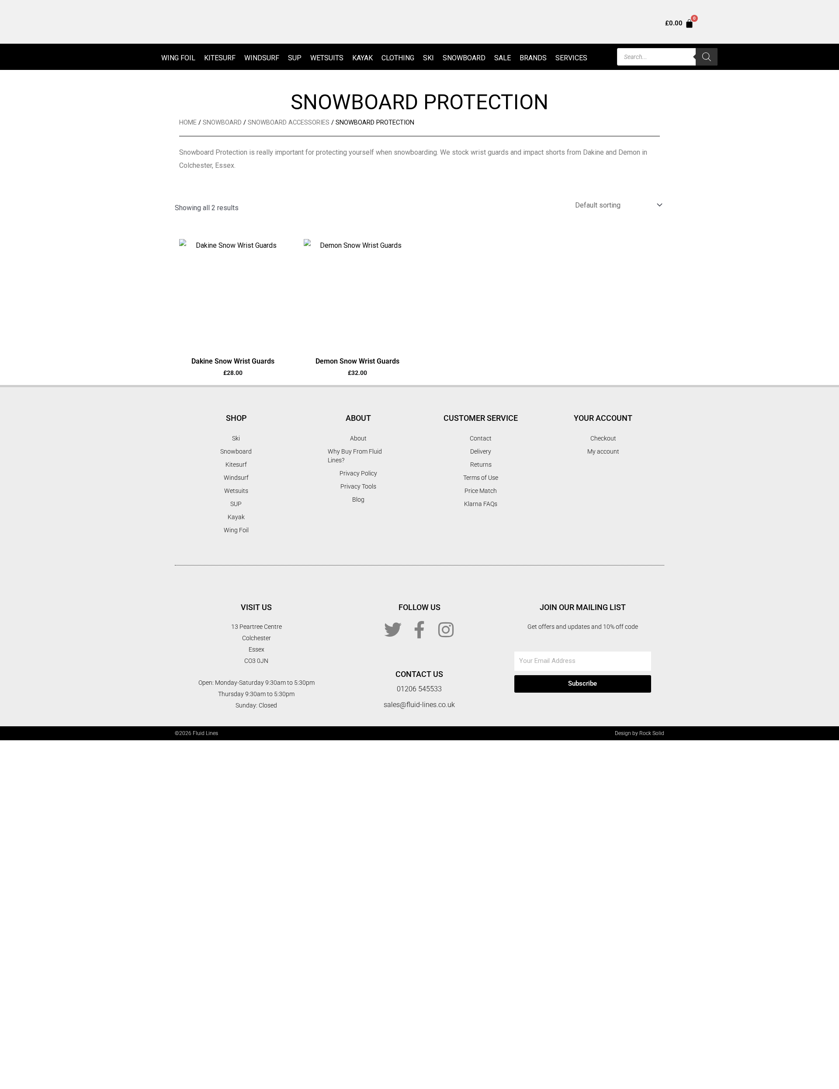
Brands (533, 58)
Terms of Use (480, 477)
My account (603, 451)
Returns (481, 464)
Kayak (362, 58)
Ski (428, 58)
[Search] (707, 57)
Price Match (481, 490)
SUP (295, 58)
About (358, 438)
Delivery (480, 451)
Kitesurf (220, 58)
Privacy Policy (358, 473)
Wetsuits (326, 58)
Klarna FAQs (480, 503)
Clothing (397, 58)
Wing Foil (178, 58)
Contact (481, 438)
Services (571, 58)
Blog (358, 499)
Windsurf (261, 58)
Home (188, 122)
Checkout (603, 438)
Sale (502, 58)
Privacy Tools (358, 486)
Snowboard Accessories (288, 122)
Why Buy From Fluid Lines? (355, 456)
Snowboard (464, 58)
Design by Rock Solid (639, 733)
